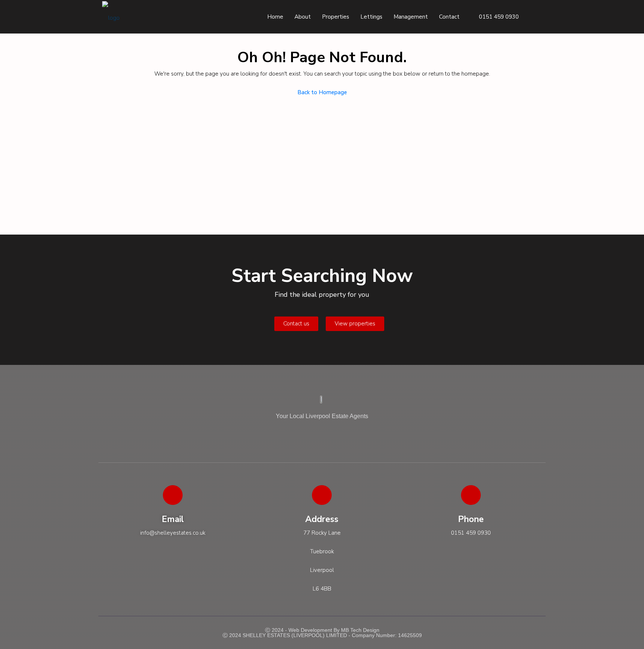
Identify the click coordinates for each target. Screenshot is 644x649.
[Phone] (471, 495)
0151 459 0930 (498, 16)
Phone (471, 519)
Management (411, 16)
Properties (335, 16)
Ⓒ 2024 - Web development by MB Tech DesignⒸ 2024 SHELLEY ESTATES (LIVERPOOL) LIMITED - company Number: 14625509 (322, 632)
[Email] (173, 495)
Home (275, 16)
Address (321, 519)
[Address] (322, 495)
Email (173, 519)
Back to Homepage (322, 92)
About (302, 16)
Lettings (371, 16)
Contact (449, 16)
